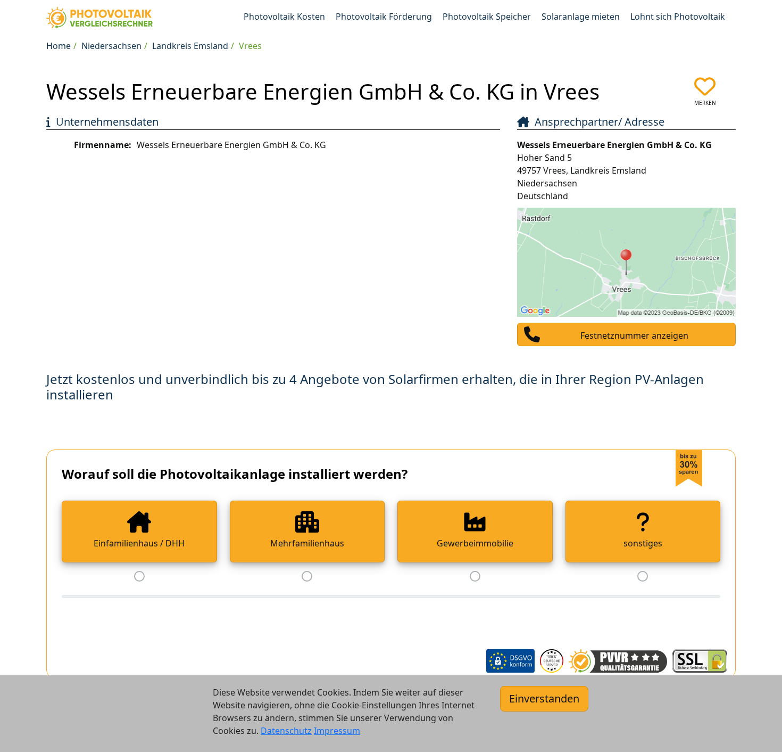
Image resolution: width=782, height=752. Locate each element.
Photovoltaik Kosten (284, 16)
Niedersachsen (111, 46)
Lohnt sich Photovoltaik (677, 16)
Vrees (250, 46)
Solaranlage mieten (581, 16)
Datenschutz (286, 731)
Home (58, 46)
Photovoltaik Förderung (384, 16)
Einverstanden (544, 698)
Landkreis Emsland (190, 46)
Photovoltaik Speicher (487, 16)
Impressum (337, 731)
